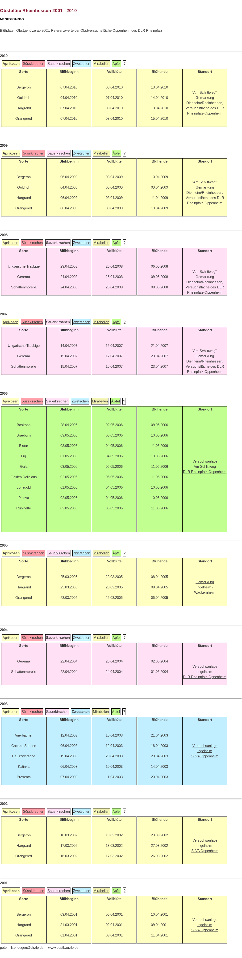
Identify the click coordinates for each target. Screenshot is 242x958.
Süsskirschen (33, 64)
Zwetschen (81, 64)
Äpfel (116, 64)
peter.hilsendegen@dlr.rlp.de (21, 947)
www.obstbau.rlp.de (63, 947)
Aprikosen (10, 243)
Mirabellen (101, 64)
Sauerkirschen (58, 64)
